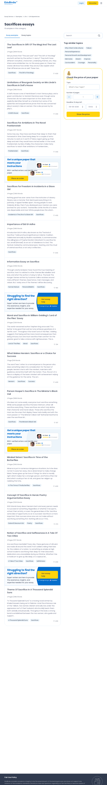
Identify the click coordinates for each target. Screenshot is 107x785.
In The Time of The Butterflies (19, 485)
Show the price (83, 114)
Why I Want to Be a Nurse (74, 48)
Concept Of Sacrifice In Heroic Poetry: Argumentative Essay (27, 496)
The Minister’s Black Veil (27, 422)
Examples (19, 16)
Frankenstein (13, 151)
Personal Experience (72, 52)
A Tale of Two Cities (15, 561)
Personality (92, 63)
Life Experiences (34, 16)
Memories (68, 59)
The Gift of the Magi (26, 73)
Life (25, 16)
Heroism (11, 381)
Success (31, 381)
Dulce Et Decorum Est (16, 523)
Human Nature (13, 287)
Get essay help (45, 300)
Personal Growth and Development (78, 55)
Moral (25, 343)
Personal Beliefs (28, 287)
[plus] (97, 96)
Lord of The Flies (14, 343)
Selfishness (41, 561)
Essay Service (8, 16)
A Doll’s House (13, 113)
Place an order (17, 178)
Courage (81, 63)
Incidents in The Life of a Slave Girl (20, 214)
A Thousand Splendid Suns (18, 620)
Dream (78, 59)
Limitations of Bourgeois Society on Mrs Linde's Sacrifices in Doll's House (31, 84)
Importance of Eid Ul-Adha (21, 224)
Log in (81, 3)
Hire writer (93, 3)
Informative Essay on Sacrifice (23, 261)
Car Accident (70, 63)
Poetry (29, 523)
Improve (87, 59)
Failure (89, 48)
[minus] (69, 96)
